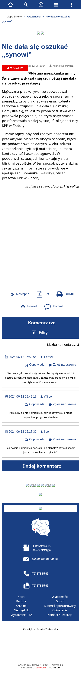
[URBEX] (38, 33)
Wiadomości (60, 597)
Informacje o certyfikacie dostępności (40, 641)
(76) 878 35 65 (39, 573)
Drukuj (63, 293)
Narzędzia (41, 5)
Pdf (41, 293)
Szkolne (21, 606)
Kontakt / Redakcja (59, 615)
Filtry (43, 332)
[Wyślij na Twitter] (40, 270)
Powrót (27, 305)
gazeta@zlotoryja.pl (45, 558)
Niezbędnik (21, 610)
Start (21, 597)
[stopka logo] (40, 508)
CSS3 (40, 654)
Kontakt (52, 305)
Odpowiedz (36, 364)
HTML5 (34, 654)
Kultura (21, 601)
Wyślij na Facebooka (33, 270)
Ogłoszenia (59, 610)
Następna (18, 293)
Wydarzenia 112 (21, 615)
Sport (60, 601)
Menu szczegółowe (71, 5)
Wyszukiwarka (26, 5)
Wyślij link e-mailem (47, 270)
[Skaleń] (42, 33)
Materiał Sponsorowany (60, 606)
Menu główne (56, 5)
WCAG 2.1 (52, 654)
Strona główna (10, 5)
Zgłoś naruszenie (64, 364)
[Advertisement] (40, 224)
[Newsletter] (40, 494)
